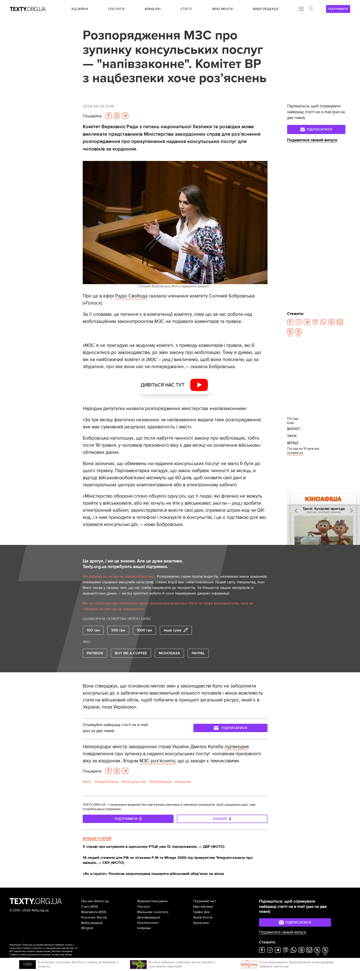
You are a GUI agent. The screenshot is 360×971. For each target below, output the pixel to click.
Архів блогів (202, 917)
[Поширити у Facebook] (108, 116)
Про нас (87, 901)
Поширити (92, 116)
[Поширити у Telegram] (125, 116)
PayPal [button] (198, 653)
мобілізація (161, 781)
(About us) (101, 901)
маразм (184, 781)
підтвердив (237, 747)
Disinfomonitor (148, 923)
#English (87, 928)
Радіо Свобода (131, 296)
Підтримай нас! (204, 901)
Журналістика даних (152, 901)
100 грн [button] (93, 630)
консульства (135, 781)
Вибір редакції (92, 923)
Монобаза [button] (169, 653)
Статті (85, 907)
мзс (88, 781)
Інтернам (144, 928)
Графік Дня (201, 912)
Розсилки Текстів (94, 917)
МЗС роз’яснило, (157, 761)
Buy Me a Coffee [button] (131, 653)
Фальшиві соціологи (152, 912)
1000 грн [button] (144, 630)
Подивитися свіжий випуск (312, 140)
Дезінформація (148, 917)
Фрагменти (89, 912)
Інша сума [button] (172, 630)
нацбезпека (107, 781)
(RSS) (94, 907)
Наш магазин (203, 907)
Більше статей (97, 838)
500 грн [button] (118, 630)
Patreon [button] (95, 653)
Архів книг (201, 923)
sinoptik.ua (295, 453)
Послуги (143, 907)
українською (43, 951)
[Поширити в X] (117, 116)
